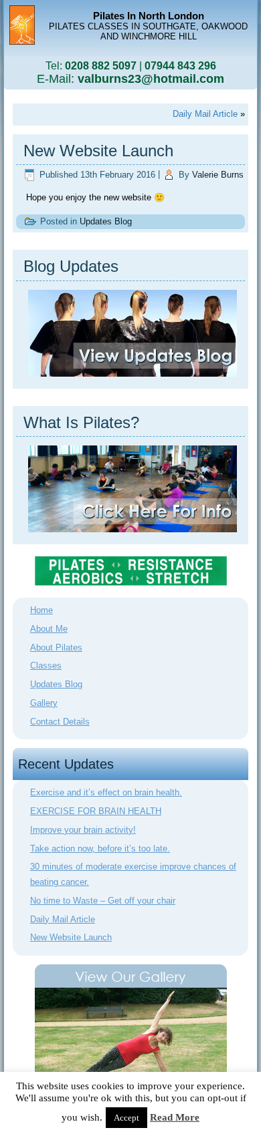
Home (41, 610)
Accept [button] (126, 1118)
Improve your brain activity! (83, 830)
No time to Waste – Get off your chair (102, 901)
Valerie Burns (218, 175)
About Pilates (56, 647)
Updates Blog (106, 221)
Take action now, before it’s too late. (100, 848)
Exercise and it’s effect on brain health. (106, 792)
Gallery (44, 703)
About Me (49, 629)
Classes (46, 665)
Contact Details (60, 722)
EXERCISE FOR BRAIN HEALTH (95, 811)
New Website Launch (71, 937)
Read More (174, 1117)
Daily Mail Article (205, 114)
